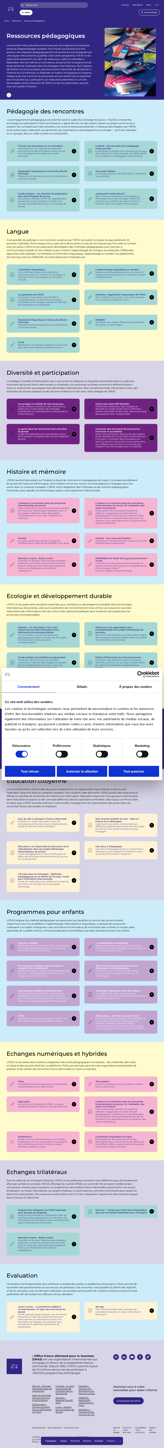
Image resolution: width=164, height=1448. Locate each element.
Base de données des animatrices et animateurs (41, 1398)
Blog (148, 5)
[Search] (22, 5)
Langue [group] (63, 1441)
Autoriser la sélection (82, 771)
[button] (120, 1441)
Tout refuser (30, 771)
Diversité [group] (75, 1441)
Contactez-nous (71, 1427)
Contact (125, 5)
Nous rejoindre (55, 1427)
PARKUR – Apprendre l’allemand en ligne (86, 1402)
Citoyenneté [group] (113, 1441)
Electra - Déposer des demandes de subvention (42, 1388)
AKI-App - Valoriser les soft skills (64, 1400)
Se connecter (150, 12)
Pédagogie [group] (50, 1441)
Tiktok (148, 1357)
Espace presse (38, 1427)
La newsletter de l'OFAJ (128, 1401)
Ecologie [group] (99, 1441)
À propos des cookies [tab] (135, 686)
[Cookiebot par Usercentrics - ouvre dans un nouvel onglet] (140, 674)
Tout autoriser (133, 771)
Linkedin (124, 1357)
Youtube (132, 1357)
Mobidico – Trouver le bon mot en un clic (87, 1412)
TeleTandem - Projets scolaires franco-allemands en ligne (41, 1408)
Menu (27, 12)
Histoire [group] (87, 1441)
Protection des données (127, 1429)
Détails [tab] (82, 686)
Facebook (140, 1357)
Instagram (116, 1357)
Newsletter (138, 5)
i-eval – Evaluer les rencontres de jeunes (65, 1409)
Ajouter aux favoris (9, 95)
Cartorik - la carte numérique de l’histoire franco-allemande (65, 1390)
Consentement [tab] (29, 686)
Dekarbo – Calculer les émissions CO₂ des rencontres (87, 1390)
